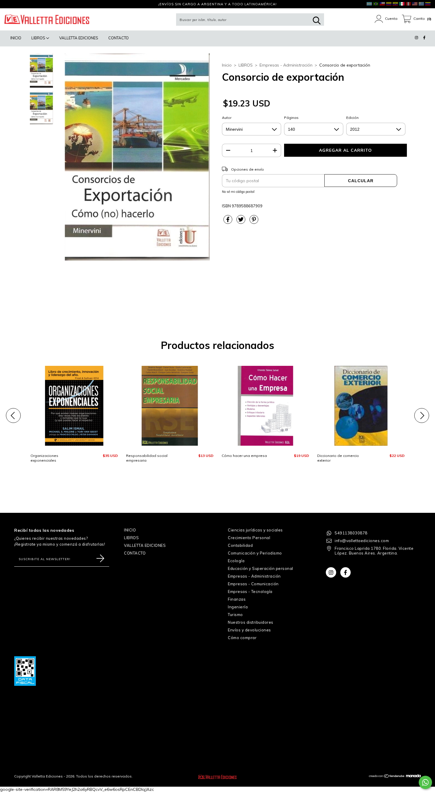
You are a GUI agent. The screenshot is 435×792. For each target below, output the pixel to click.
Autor (226, 117)
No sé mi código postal (238, 192)
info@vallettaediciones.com (362, 540)
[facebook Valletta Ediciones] (16, 4)
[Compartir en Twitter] (241, 221)
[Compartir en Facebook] (228, 221)
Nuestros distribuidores (250, 622)
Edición (352, 117)
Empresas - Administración (286, 65)
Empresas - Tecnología (250, 591)
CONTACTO (118, 37)
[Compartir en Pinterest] (253, 221)
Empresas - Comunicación (253, 583)
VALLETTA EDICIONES (78, 37)
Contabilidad (240, 545)
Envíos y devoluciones (249, 630)
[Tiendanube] (386, 776)
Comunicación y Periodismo (255, 553)
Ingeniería (238, 606)
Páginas (291, 117)
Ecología (236, 560)
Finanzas (237, 599)
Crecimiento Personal (249, 537)
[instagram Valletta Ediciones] (8, 4)
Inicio (227, 65)
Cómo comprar (242, 637)
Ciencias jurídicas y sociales (255, 530)
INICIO (15, 37)
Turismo (235, 614)
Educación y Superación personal (260, 568)
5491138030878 (351, 533)
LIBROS (38, 37)
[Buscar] (316, 21)
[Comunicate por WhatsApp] (425, 782)
